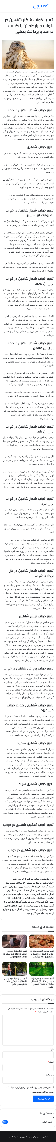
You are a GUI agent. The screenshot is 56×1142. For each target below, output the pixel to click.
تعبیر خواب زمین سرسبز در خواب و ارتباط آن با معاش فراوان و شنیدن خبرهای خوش (42, 983)
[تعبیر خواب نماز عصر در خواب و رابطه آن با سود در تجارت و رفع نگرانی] (14, 941)
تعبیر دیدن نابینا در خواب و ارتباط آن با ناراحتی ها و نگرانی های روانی (15, 981)
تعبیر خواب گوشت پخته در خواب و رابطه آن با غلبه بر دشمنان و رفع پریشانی (42, 954)
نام (52, 1049)
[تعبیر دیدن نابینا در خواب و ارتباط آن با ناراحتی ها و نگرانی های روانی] (14, 969)
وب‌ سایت (50, 1074)
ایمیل (51, 1062)
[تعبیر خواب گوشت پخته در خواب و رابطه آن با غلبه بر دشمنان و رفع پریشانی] (41, 941)
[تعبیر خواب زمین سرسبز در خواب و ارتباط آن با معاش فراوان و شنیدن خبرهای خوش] (41, 969)
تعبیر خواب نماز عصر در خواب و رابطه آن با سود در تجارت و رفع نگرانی (15, 954)
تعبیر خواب (47, 1122)
